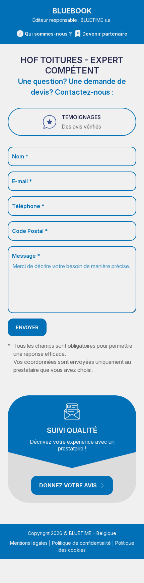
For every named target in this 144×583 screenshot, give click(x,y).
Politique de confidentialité (81, 543)
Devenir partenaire (104, 34)
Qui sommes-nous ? (48, 34)
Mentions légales (29, 543)
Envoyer (27, 327)
